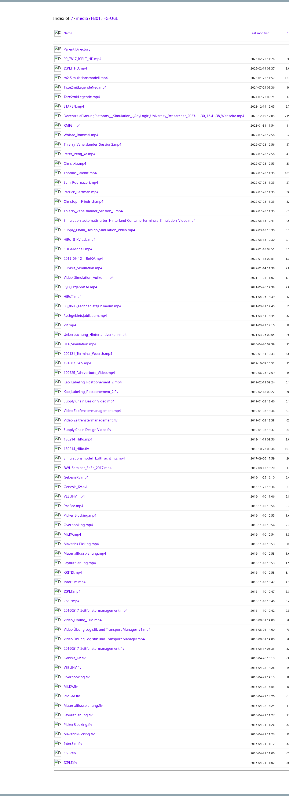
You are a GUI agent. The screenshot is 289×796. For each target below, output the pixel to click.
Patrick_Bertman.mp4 (81, 192)
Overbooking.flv (76, 677)
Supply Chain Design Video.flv (87, 429)
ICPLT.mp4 (72, 591)
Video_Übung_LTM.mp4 (83, 620)
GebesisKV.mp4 (76, 477)
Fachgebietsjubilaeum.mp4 (85, 315)
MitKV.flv (71, 686)
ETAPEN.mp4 (74, 106)
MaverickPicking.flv (79, 734)
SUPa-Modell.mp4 (78, 249)
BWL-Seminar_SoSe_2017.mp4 (87, 467)
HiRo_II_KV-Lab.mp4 (79, 239)
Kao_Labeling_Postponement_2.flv (91, 391)
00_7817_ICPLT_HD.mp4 (82, 58)
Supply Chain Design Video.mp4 (89, 401)
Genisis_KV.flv (74, 658)
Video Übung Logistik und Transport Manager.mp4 (104, 639)
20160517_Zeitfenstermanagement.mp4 (96, 610)
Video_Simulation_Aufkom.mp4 (89, 277)
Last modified (260, 33)
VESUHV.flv (72, 667)
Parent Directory (77, 49)
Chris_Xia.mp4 (75, 163)
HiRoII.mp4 (72, 296)
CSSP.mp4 (71, 601)
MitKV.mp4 (72, 534)
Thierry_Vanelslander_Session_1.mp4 (93, 211)
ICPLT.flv (70, 762)
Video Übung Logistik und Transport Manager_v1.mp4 (107, 629)
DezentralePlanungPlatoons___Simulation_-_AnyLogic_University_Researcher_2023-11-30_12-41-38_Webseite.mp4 (154, 116)
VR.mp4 (70, 325)
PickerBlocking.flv (78, 724)
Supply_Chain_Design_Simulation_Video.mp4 (99, 230)
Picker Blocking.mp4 (80, 515)
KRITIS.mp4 (73, 572)
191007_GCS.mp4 (77, 363)
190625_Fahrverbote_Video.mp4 (89, 372)
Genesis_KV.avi (75, 486)
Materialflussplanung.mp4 (85, 553)
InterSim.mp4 (74, 582)
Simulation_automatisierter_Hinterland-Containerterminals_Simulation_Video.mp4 (129, 220)
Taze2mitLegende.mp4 (82, 96)
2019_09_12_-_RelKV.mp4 (83, 258)
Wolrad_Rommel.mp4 (81, 135)
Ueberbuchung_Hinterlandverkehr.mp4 (95, 334)
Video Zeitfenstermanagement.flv (90, 420)
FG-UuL (110, 18)
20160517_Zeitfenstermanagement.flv (94, 648)
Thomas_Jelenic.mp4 (80, 173)
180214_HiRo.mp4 (78, 439)
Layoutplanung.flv (78, 715)
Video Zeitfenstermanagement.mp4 (92, 410)
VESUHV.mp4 (74, 496)
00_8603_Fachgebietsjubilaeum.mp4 (92, 306)
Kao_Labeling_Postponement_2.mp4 (93, 382)
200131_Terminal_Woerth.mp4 (88, 353)
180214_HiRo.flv (76, 448)
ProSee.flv (72, 696)
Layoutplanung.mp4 (80, 563)
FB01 (95, 18)
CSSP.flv (70, 753)
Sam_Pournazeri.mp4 (81, 182)
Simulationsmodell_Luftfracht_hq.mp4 (94, 458)
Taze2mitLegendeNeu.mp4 (85, 87)
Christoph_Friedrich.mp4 (83, 201)
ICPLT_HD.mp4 (75, 68)
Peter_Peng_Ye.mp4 (79, 154)
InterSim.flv (73, 743)
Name (68, 33)
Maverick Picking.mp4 (81, 544)
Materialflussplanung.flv (83, 705)
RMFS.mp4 (72, 125)
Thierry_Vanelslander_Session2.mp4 (92, 144)
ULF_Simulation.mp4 (80, 344)
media (82, 18)
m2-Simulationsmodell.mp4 (86, 77)
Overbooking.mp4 (78, 524)
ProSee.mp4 (73, 505)
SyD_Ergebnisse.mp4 (80, 287)
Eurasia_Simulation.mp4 (83, 268)
